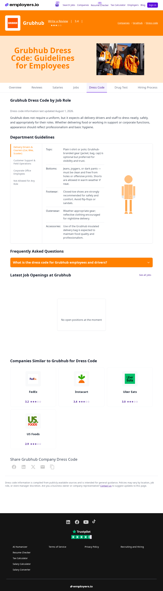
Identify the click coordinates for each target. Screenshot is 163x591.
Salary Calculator (22, 563)
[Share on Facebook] (14, 467)
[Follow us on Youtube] (86, 522)
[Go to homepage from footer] (81, 586)
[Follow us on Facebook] (77, 522)
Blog (143, 5)
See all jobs (145, 274)
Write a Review (58, 21)
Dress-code (152, 22)
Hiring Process (147, 87)
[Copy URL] (52, 467)
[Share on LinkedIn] (23, 467)
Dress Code (96, 87)
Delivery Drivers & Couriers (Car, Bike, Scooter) (24, 150)
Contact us (106, 485)
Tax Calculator (118, 5)
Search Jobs (69, 5)
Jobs (76, 87)
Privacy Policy (92, 546)
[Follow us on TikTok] (95, 522)
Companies (83, 5)
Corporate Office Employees (22, 172)
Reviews (37, 87)
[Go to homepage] (22, 5)
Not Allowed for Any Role (24, 182)
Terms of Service (57, 546)
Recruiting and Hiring (132, 546)
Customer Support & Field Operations (24, 162)
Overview (15, 87)
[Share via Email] (42, 467)
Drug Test (121, 87)
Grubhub (138, 22)
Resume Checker (100, 5)
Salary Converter (21, 569)
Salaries (58, 87)
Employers (133, 5)
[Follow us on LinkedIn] (68, 522)
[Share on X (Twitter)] (33, 467)
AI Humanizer (20, 546)
